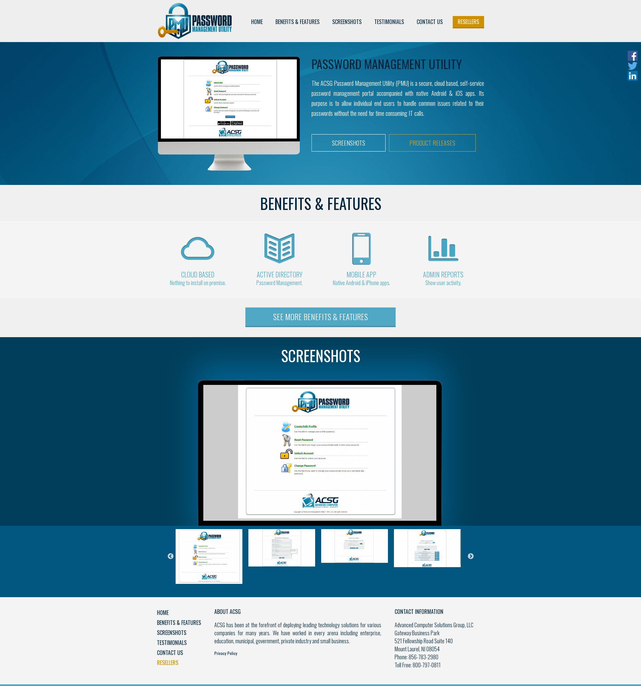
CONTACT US (430, 22)
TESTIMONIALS (389, 22)
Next (470, 556)
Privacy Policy (225, 653)
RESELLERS (468, 22)
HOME (257, 22)
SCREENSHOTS (347, 22)
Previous (170, 556)
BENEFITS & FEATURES (297, 22)
